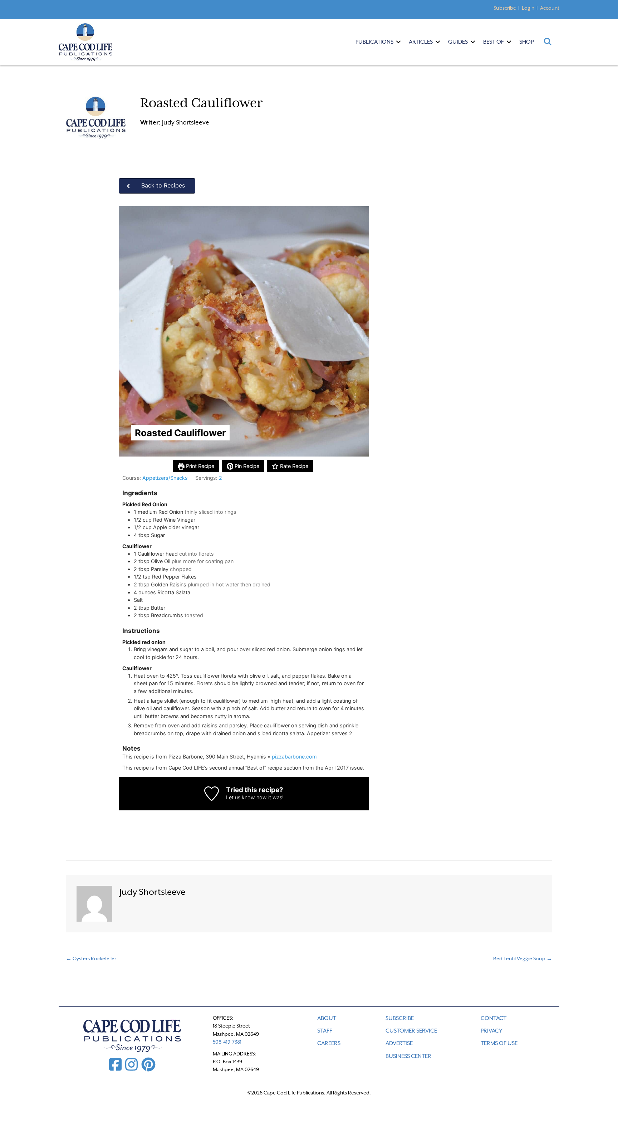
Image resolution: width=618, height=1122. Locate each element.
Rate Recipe (293, 466)
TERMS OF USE (499, 1043)
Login (528, 8)
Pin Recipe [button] (246, 466)
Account (549, 8)
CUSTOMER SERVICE (411, 1031)
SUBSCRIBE (400, 1018)
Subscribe (505, 8)
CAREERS (328, 1043)
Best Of (493, 42)
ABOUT (326, 1018)
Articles (421, 42)
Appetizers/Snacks (165, 478)
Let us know (240, 797)
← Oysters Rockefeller (91, 958)
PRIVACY (491, 1031)
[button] (398, 42)
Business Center (408, 1056)
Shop (526, 42)
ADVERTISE (399, 1043)
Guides (458, 42)
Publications (374, 42)
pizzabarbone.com (294, 756)
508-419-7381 (227, 1042)
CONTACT (493, 1018)
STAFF (324, 1031)
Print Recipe (199, 466)
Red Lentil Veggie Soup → (522, 958)
